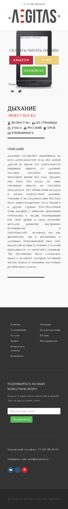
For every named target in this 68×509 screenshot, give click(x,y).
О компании (18, 330)
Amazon (21, 60)
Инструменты (48, 341)
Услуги (15, 335)
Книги (14, 341)
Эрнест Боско (22, 116)
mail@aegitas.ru (38, 459)
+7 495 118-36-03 (47, 449)
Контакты (17, 356)
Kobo (47, 60)
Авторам (45, 324)
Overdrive (34, 70)
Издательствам (50, 330)
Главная (15, 324)
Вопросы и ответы (18, 348)
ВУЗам (44, 335)
